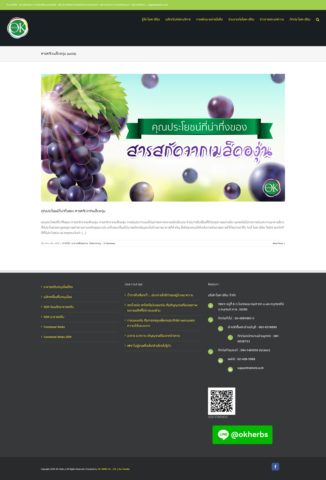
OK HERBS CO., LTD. (107, 469)
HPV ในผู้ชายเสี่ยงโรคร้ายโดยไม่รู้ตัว (149, 346)
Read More (278, 243)
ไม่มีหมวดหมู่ (95, 243)
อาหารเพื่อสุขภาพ (80, 243)
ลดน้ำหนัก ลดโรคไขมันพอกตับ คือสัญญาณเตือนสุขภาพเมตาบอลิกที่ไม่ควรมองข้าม (162, 308)
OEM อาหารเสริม (54, 317)
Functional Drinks (54, 327)
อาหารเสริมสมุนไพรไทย (58, 287)
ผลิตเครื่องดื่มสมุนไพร (58, 297)
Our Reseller (124, 469)
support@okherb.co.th (158, 5)
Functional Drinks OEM (57, 337)
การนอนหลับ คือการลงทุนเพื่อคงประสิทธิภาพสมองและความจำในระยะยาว (161, 323)
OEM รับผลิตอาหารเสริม (59, 307)
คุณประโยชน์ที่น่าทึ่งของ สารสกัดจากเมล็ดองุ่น (73, 211)
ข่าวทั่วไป (66, 243)
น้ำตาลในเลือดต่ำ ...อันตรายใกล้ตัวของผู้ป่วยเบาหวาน (160, 295)
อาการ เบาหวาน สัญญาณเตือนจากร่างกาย (153, 336)
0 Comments (109, 243)
